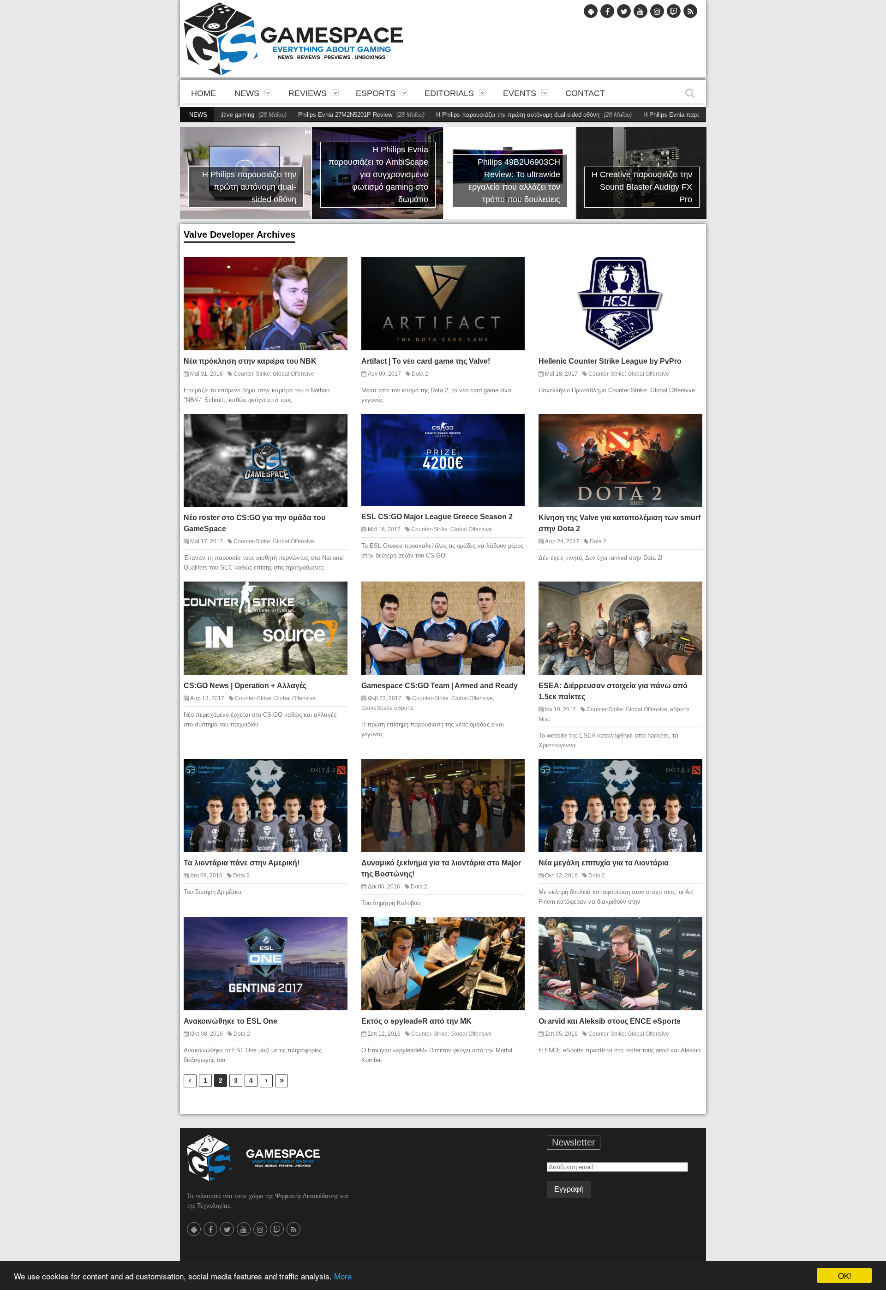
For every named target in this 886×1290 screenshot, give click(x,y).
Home (203, 93)
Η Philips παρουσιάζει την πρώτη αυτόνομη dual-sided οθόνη (451, 114)
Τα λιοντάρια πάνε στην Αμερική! (241, 863)
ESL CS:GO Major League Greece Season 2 (437, 517)
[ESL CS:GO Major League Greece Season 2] (509, 428)
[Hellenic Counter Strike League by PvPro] (687, 271)
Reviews (307, 93)
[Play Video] (493, 271)
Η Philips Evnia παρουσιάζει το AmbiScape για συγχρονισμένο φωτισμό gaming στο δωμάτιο (261, 174)
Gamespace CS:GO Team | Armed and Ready (439, 686)
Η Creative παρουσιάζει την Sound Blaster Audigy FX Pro (524, 187)
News (246, 93)
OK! (844, 1275)
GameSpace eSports (387, 708)
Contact (585, 93)
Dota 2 (420, 374)
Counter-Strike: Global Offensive (273, 374)
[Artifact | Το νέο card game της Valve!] (509, 271)
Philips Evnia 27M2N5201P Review (279, 114)
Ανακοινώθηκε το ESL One (230, 1021)
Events (519, 93)
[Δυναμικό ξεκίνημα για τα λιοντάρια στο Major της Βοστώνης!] (509, 773)
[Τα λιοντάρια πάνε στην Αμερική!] (332, 773)
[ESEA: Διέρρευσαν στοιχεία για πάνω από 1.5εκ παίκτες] (687, 595)
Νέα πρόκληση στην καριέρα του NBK (250, 361)
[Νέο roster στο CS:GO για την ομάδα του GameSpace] (332, 428)
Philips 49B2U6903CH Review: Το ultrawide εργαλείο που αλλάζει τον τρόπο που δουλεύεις (397, 180)
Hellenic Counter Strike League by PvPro (610, 361)
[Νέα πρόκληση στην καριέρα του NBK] (332, 271)
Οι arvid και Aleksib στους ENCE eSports (610, 1021)
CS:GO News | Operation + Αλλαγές (245, 686)
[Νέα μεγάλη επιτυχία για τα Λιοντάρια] (687, 773)
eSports (375, 93)
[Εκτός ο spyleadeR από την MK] (509, 931)
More (343, 1276)
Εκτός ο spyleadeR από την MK (416, 1021)
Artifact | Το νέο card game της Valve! (425, 361)
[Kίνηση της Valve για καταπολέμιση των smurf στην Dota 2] (687, 428)
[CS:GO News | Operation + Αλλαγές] (332, 595)
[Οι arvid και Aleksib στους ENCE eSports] (687, 931)
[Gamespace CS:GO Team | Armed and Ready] (509, 595)
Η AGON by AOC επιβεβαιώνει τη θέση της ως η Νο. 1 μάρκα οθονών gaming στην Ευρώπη (659, 180)
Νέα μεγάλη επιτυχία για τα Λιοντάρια (604, 863)
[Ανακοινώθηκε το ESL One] (332, 931)
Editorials (449, 93)
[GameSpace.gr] (253, 1158)
